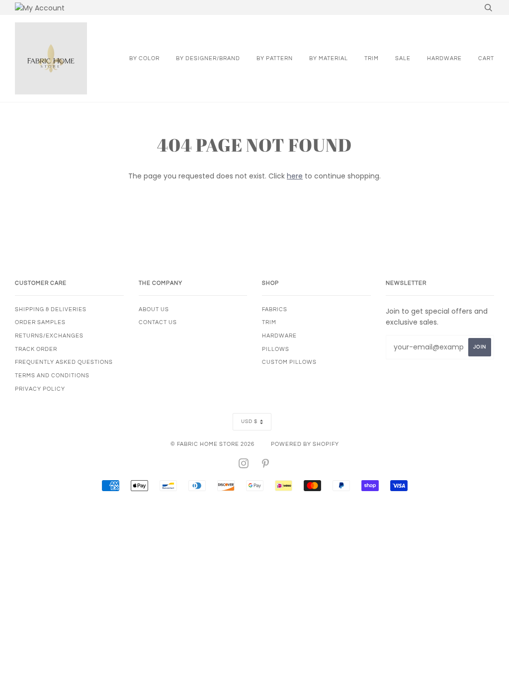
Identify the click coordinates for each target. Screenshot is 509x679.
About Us (154, 309)
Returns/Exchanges (49, 336)
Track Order (36, 349)
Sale (403, 58)
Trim (371, 58)
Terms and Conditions (52, 375)
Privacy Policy (40, 389)
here (295, 176)
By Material (328, 58)
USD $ (249, 421)
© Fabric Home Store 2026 (212, 444)
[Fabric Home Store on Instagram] (244, 465)
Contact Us (158, 322)
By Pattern (274, 58)
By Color (144, 58)
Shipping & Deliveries (50, 309)
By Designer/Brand (208, 58)
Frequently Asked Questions (64, 362)
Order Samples (40, 322)
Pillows (275, 349)
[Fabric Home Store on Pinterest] (265, 465)
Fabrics (274, 309)
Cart (486, 58)
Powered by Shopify (305, 444)
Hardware (444, 58)
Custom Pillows (289, 362)
